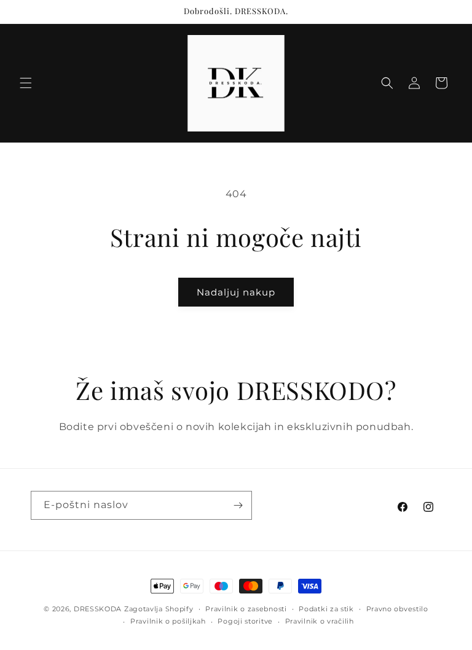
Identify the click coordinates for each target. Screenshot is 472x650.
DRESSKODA (98, 609)
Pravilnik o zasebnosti (245, 609)
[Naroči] (237, 505)
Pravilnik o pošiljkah (168, 621)
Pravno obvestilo (397, 609)
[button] (25, 82)
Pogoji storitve (245, 621)
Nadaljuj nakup (236, 292)
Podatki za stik (326, 609)
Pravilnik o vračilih (319, 621)
